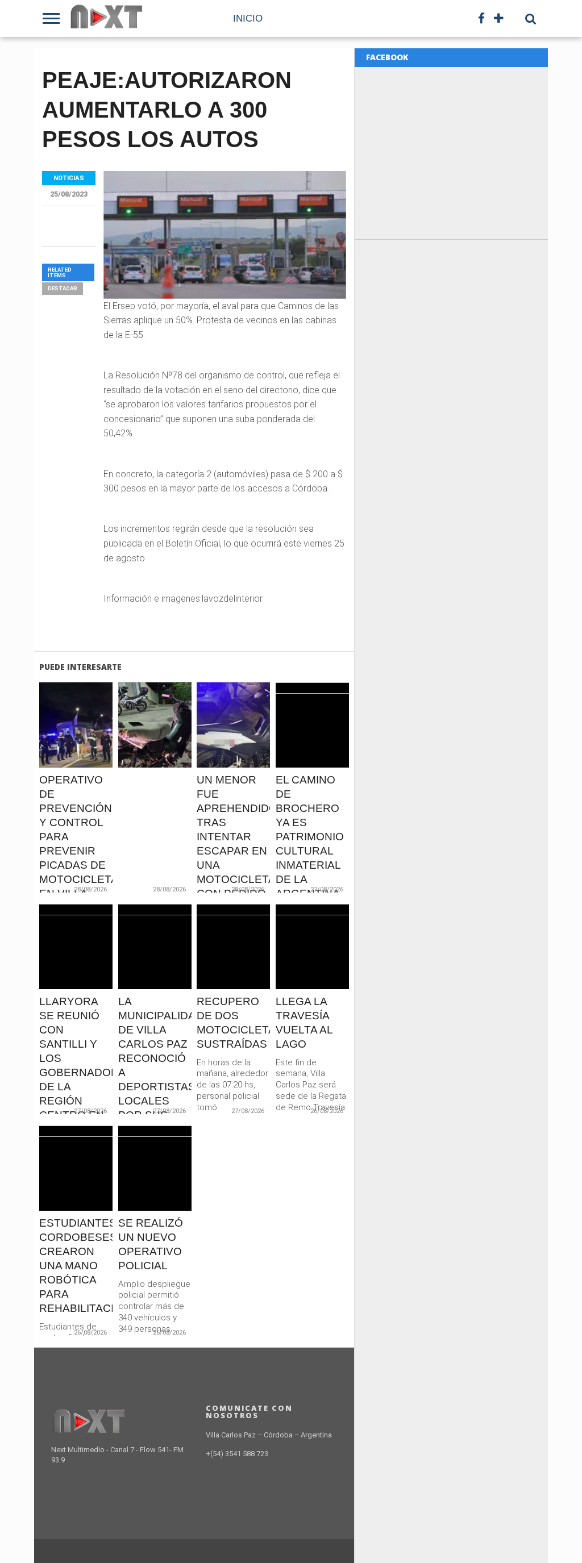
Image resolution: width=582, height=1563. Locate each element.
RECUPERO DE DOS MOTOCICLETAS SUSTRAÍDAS (233, 1022)
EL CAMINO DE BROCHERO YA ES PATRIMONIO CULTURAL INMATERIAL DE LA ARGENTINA (310, 836)
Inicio (248, 18)
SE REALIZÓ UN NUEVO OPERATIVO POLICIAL (150, 1244)
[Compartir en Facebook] (52, 749)
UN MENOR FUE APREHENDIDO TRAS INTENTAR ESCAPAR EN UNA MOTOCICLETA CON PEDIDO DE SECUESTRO (233, 851)
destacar (62, 288)
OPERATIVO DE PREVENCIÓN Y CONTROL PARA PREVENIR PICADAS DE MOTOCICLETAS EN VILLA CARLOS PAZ (76, 844)
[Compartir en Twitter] (76, 749)
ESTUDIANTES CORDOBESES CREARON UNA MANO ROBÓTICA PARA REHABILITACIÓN (76, 1265)
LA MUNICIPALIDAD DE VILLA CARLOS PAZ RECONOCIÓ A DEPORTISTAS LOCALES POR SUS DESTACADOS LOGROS (155, 1072)
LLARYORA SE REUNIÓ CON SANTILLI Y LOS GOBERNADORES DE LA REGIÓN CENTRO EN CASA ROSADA (76, 1072)
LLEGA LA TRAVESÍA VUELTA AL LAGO (304, 1022)
